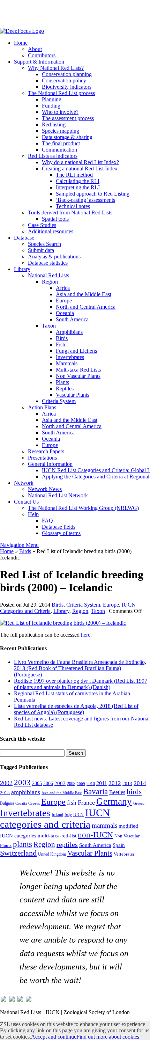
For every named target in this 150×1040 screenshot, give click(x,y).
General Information (50, 464)
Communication (59, 150)
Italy (68, 815)
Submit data (41, 250)
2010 (91, 783)
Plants (62, 382)
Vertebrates (124, 854)
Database (24, 238)
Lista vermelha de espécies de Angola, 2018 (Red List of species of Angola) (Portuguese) (76, 709)
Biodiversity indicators (66, 87)
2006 (48, 783)
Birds (62, 338)
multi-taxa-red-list (57, 835)
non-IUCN (95, 834)
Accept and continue (53, 1037)
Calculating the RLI (77, 181)
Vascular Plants (72, 395)
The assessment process (68, 118)
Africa (63, 288)
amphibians (25, 792)
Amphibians (69, 332)
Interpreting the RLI (78, 187)
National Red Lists (48, 275)
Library (22, 269)
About (35, 49)
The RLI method (74, 175)
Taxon (49, 326)
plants (22, 844)
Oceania (65, 313)
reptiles (67, 844)
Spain (119, 845)
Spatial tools (55, 219)
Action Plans (42, 407)
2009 (81, 784)
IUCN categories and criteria (55, 818)
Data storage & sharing (67, 137)
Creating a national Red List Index (80, 168)
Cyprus (34, 803)
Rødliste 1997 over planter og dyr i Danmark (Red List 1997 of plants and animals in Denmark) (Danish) (80, 684)
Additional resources (50, 231)
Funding (51, 106)
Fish (60, 344)
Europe (64, 300)
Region (50, 282)
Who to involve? (60, 112)
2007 (60, 783)
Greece (138, 803)
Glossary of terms (61, 533)
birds (134, 792)
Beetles (117, 792)
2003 (22, 782)
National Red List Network (58, 495)
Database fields (58, 527)
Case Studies (42, 225)
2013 (127, 783)
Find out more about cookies (107, 1037)
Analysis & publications (54, 256)
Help (33, 514)
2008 (71, 783)
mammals (104, 825)
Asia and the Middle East (83, 294)
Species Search (44, 244)
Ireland (57, 814)
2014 (140, 783)
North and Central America (85, 307)
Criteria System (59, 401)
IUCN (78, 814)
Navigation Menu (19, 545)
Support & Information (39, 62)
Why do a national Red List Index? (80, 162)
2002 (6, 782)
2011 (101, 783)
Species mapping (60, 131)
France (86, 802)
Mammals (66, 363)
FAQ (47, 520)
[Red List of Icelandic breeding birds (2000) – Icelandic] (63, 623)
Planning (51, 99)
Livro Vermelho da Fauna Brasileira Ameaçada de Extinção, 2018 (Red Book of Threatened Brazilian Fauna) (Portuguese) (80, 668)
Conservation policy (64, 80)
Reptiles (65, 388)
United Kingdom (52, 854)
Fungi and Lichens (76, 351)
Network (23, 483)
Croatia (21, 803)
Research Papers (46, 451)
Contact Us (26, 502)
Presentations (42, 458)
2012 (114, 783)
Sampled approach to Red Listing (92, 194)
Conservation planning (67, 74)
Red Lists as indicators (52, 156)
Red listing (54, 124)
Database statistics (48, 263)
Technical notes (73, 206)
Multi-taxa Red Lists (78, 370)
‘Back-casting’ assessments (85, 200)
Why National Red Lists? (56, 68)
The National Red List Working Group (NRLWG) (83, 508)
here (85, 635)
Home (21, 43)
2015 (5, 792)
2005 (37, 783)
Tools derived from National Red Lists (70, 212)
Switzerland (18, 853)
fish (71, 802)
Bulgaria (7, 803)
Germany (114, 801)
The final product (61, 143)
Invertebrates (70, 357)
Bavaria (95, 791)
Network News (45, 489)
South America (72, 319)
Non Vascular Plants (78, 376)
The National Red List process (61, 93)
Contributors (41, 55)
